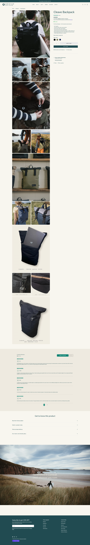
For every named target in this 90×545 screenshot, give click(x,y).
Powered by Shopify (23, 538)
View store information (58, 60)
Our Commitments (64, 526)
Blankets (44, 521)
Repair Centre (63, 521)
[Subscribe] (33, 526)
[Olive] (57, 40)
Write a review (62, 355)
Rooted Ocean (17, 538)
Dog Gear (44, 526)
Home (13, 8)
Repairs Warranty (64, 530)
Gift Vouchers (45, 528)
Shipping (59, 18)
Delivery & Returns (64, 531)
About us (62, 525)
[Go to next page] (47, 405)
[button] (56, 15)
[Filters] (70, 355)
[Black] (55, 40)
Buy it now (65, 46)
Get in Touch (63, 528)
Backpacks (17, 8)
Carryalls (44, 525)
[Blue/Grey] (60, 40)
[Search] (83, 5)
